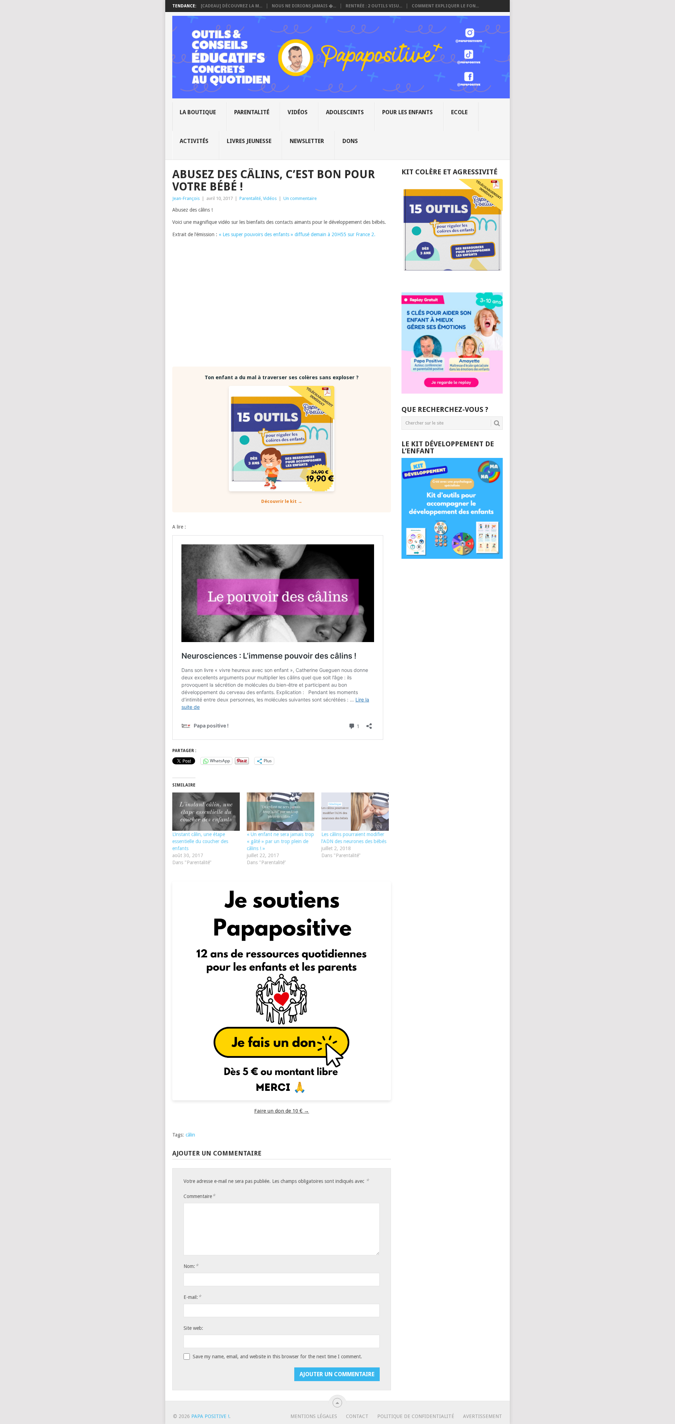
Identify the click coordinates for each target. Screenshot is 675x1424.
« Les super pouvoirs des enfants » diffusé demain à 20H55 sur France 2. (298, 234)
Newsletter (307, 141)
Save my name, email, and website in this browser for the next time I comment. (277, 1356)
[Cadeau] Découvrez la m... (231, 6)
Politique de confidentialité (415, 1416)
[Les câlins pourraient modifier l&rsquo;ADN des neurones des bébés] (355, 811)
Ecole (459, 112)
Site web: (193, 1328)
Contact (357, 1416)
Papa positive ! (210, 1416)
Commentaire (199, 1196)
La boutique (198, 112)
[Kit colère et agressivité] (452, 278)
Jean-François (186, 198)
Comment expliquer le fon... (445, 6)
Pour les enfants (407, 112)
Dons (350, 141)
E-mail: (192, 1297)
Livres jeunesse (249, 141)
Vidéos (298, 112)
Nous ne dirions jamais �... (304, 6)
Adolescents (345, 112)
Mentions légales (313, 1416)
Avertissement (482, 1416)
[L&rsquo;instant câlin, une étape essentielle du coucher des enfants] (206, 811)
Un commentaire (300, 198)
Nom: (191, 1266)
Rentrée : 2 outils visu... (374, 6)
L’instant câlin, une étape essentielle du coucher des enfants (200, 841)
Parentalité (251, 112)
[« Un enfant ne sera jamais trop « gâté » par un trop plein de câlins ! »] (280, 811)
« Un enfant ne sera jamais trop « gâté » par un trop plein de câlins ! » (280, 841)
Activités (194, 141)
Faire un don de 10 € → (281, 1111)
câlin (190, 1135)
